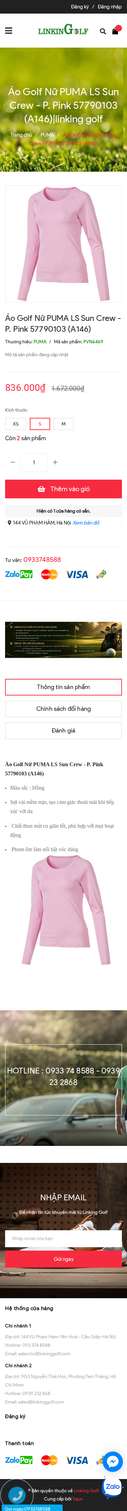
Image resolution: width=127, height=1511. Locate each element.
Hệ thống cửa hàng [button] (29, 1308)
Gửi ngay (63, 1259)
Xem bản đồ (85, 523)
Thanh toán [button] (19, 1443)
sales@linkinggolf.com (41, 1402)
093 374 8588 (36, 1345)
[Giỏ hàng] (117, 30)
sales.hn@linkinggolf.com (44, 1354)
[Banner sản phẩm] (63, 639)
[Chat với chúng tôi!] (113, 1462)
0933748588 (42, 559)
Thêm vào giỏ (70, 489)
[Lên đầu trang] (113, 1437)
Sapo (77, 1499)
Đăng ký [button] (15, 1416)
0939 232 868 (36, 1393)
